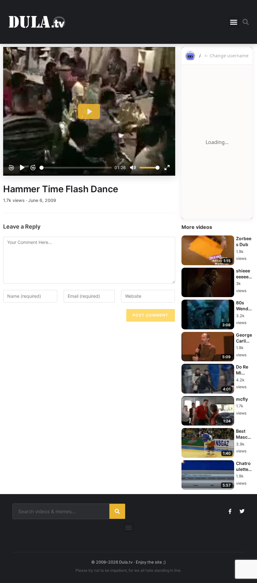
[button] (234, 22)
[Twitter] (241, 511)
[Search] (117, 511)
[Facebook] (230, 511)
